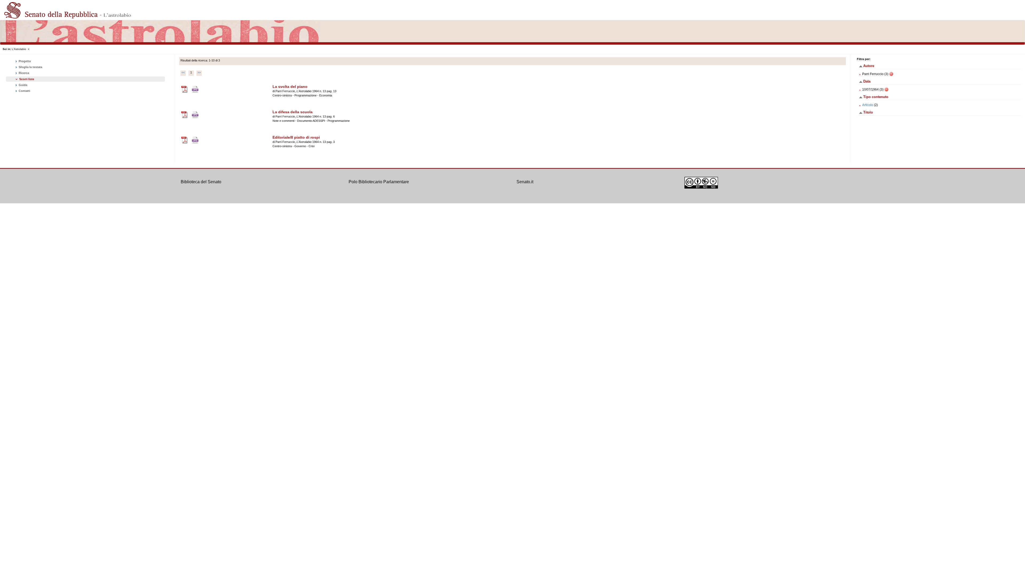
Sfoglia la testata (30, 67)
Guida (22, 85)
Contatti (24, 90)
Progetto (24, 61)
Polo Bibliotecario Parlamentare (379, 182)
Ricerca (23, 73)
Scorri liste (26, 79)
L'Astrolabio (19, 49)
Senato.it (525, 182)
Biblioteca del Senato (201, 182)
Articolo (867, 105)
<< (183, 72)
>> (199, 72)
